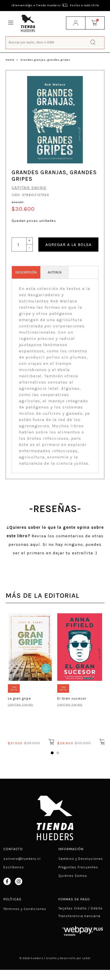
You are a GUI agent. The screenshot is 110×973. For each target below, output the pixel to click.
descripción (26, 272)
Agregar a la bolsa (68, 244)
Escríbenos (13, 867)
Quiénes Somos (72, 876)
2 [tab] (57, 752)
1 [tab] (52, 752)
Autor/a (54, 272)
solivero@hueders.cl (22, 859)
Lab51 (86, 958)
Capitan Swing (29, 187)
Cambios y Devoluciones (80, 859)
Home (10, 60)
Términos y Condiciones (24, 909)
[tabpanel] (30, 678)
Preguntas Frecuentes (78, 867)
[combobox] (55, 42)
